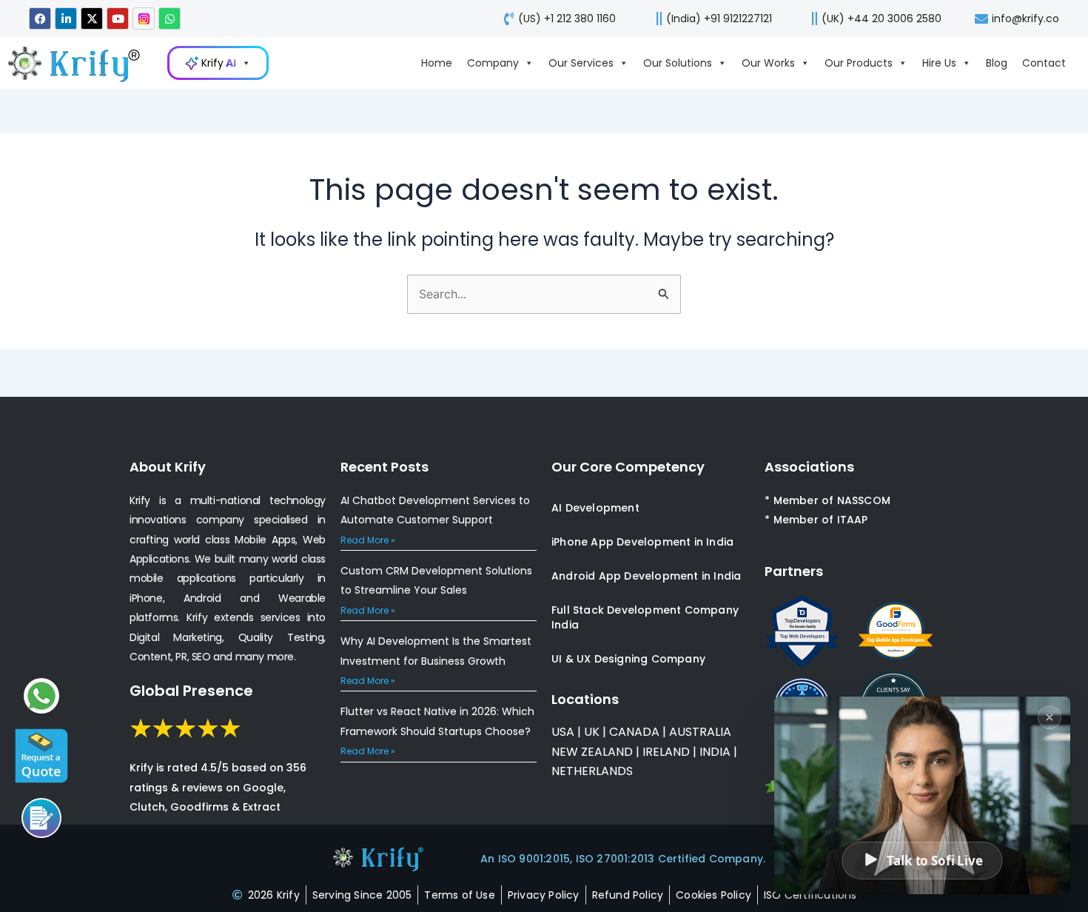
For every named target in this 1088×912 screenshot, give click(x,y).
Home (436, 63)
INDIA (715, 751)
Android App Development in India (646, 576)
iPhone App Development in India (642, 541)
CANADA (634, 731)
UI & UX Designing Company (628, 658)
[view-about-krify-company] (81, 63)
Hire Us (939, 63)
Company (493, 63)
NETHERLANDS (592, 770)
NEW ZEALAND (592, 751)
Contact (1044, 63)
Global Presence (191, 690)
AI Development (595, 507)
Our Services (581, 63)
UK (592, 731)
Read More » (367, 540)
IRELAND (666, 751)
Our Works (768, 63)
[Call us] (41, 818)
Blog (996, 63)
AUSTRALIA (698, 731)
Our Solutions (677, 63)
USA (562, 731)
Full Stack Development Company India (645, 617)
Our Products (859, 63)
